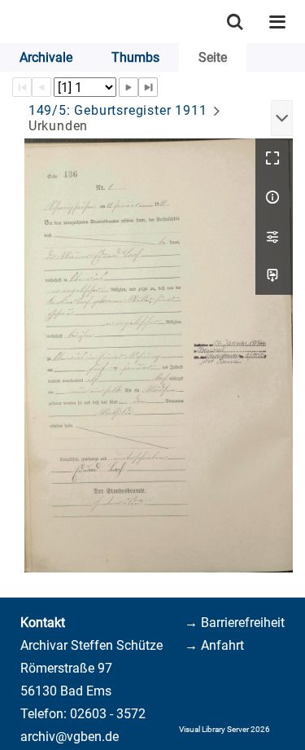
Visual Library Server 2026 (224, 729)
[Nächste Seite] (128, 87)
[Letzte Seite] (148, 87)
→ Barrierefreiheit (235, 622)
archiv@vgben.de (69, 736)
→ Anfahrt (214, 645)
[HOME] (8, 21)
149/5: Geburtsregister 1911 (117, 110)
